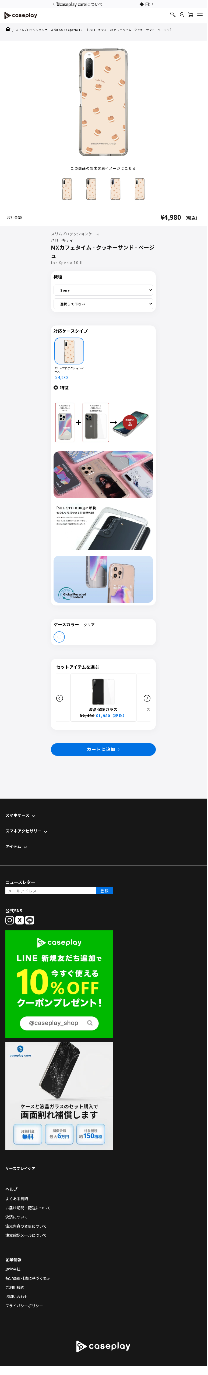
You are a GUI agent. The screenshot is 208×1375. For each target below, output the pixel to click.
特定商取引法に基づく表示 (28, 1278)
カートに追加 (101, 749)
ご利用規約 (14, 1287)
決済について (16, 1217)
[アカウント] (182, 17)
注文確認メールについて (26, 1235)
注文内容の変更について (26, 1226)
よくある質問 (16, 1198)
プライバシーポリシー (24, 1305)
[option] (103, 3)
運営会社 (12, 1269)
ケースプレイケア (20, 1168)
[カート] (190, 16)
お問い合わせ (16, 1296)
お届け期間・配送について (28, 1207)
